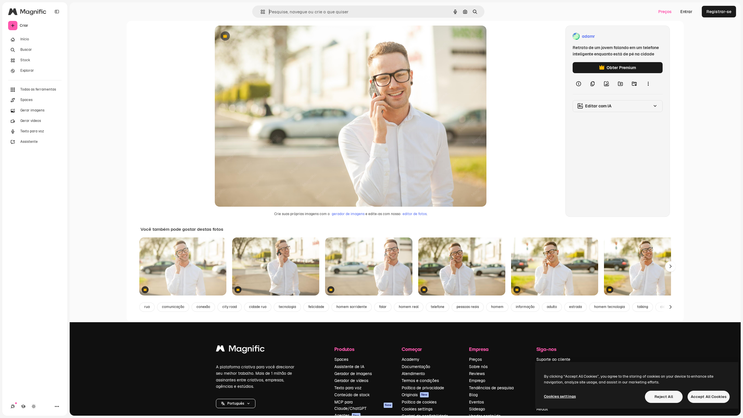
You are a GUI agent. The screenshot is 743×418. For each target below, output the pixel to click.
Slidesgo (477, 409)
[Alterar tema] (33, 406)
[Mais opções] (648, 83)
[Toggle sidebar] (57, 11)
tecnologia (287, 307)
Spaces (341, 359)
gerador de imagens (348, 214)
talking (642, 307)
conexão (203, 307)
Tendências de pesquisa (491, 387)
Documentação (416, 366)
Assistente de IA (349, 366)
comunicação (173, 307)
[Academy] (23, 406)
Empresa (478, 349)
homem (497, 307)
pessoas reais (468, 307)
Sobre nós (478, 366)
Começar (412, 349)
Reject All (663, 396)
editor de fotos (415, 214)
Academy (410, 359)
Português (235, 403)
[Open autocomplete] (260, 12)
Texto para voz (348, 387)
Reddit (542, 409)
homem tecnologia (609, 307)
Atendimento (413, 373)
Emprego (477, 380)
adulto (552, 307)
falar (383, 307)
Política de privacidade (423, 387)
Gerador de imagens (353, 373)
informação (525, 307)
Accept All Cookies (708, 396)
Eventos (476, 402)
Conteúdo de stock (352, 394)
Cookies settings (417, 409)
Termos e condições (420, 380)
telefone (437, 307)
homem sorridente (351, 307)
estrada (575, 307)
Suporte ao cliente (553, 359)
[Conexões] (12, 406)
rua (147, 307)
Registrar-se (718, 11)
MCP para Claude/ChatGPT (362, 405)
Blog (473, 394)
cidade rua (257, 307)
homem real (409, 307)
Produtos (344, 349)
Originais (415, 394)
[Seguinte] (670, 266)
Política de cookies (419, 402)
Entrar (686, 11)
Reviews (477, 373)
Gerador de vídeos (351, 380)
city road (229, 307)
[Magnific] (240, 349)
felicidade (316, 307)
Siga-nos (546, 349)
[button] (235, 403)
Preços (665, 11)
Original (252, 36)
